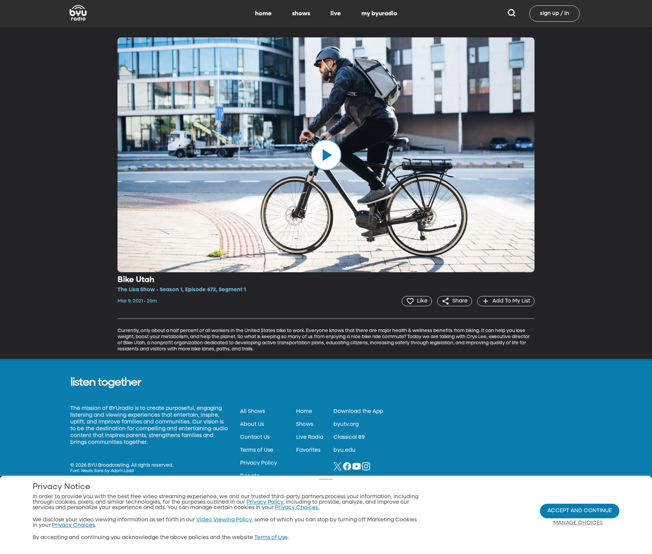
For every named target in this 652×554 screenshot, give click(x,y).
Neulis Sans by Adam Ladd (107, 471)
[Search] (511, 13)
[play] (326, 154)
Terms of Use (256, 450)
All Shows (252, 411)
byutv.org (346, 424)
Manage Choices (578, 523)
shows (301, 14)
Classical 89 (349, 437)
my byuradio (379, 14)
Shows (304, 424)
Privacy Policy (258, 463)
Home (304, 411)
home (263, 14)
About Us (252, 424)
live (335, 14)
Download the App (358, 411)
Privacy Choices (73, 525)
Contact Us (255, 437)
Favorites (308, 450)
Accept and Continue (579, 511)
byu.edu (344, 450)
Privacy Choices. (297, 507)
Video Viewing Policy (224, 520)
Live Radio (309, 437)
